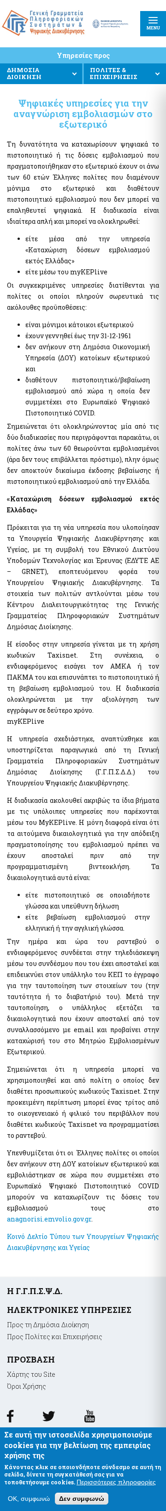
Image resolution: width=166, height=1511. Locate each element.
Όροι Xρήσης (26, 1386)
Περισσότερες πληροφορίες (116, 1482)
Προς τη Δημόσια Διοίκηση (48, 1324)
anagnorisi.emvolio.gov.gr (49, 1219)
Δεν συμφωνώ (81, 1498)
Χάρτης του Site (31, 1374)
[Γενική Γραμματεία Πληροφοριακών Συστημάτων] (10, 1419)
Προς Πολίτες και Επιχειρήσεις (54, 1336)
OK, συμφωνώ (29, 1498)
